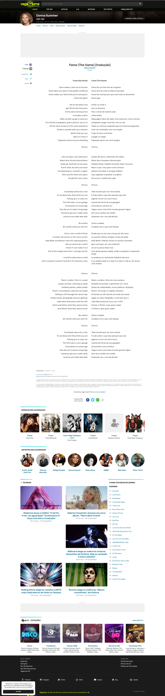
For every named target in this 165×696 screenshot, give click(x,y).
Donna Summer (47, 15)
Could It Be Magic (118, 502)
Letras (38, 26)
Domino (115, 575)
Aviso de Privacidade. (24, 687)
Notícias (91, 9)
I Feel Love (116, 506)
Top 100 (49, 9)
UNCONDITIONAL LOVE (120, 542)
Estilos (64, 9)
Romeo (114, 568)
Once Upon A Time (119, 550)
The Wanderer (117, 572)
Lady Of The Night (118, 579)
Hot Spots (108, 9)
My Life (115, 524)
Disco (38, 19)
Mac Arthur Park (118, 509)
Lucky (114, 557)
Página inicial (40, 22)
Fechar (18, 691)
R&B (43, 19)
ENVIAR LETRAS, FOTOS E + (135, 18)
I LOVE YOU (116, 546)
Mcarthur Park (117, 564)
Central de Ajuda (127, 661)
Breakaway (116, 498)
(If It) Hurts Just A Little (120, 561)
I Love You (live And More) (121, 528)
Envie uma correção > (98, 392)
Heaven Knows (117, 513)
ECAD (38, 376)
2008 (45, 374)
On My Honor (117, 553)
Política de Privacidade (129, 666)
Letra (26, 64)
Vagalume (30, 3)
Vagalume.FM (126, 9)
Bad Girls (115, 520)
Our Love (115, 517)
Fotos (52, 26)
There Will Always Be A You (122, 531)
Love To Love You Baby (120, 539)
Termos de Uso (126, 664)
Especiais (23, 661)
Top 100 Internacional (28, 669)
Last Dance (116, 495)
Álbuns (45, 26)
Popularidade (72, 26)
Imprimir (27, 83)
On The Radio (117, 535)
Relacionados (60, 26)
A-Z (77, 9)
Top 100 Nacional (26, 666)
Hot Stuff (115, 491)
